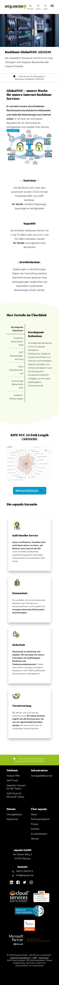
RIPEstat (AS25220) (27, 490)
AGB (35, 957)
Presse (34, 824)
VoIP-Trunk (12, 780)
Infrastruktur (39, 770)
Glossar (35, 838)
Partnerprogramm (40, 819)
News (34, 814)
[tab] (16, 329)
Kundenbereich (39, 833)
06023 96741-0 (24, 871)
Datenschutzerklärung (20, 957)
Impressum (44, 957)
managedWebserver (41, 775)
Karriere (35, 828)
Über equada (39, 809)
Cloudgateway (14, 814)
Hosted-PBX (13, 775)
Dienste (11, 809)
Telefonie (12, 770)
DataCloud (12, 819)
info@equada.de (24, 875)
